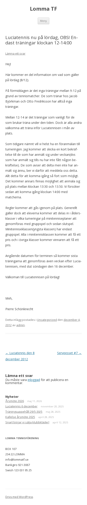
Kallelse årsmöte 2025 (20, 417)
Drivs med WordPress (19, 497)
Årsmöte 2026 (14, 401)
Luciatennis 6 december (21, 406)
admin (20, 325)
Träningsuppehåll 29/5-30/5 (23, 412)
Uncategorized (47, 320)
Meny (43, 20)
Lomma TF (43, 8)
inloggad (34, 380)
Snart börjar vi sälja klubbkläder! (27, 422)
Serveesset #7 (69, 353)
